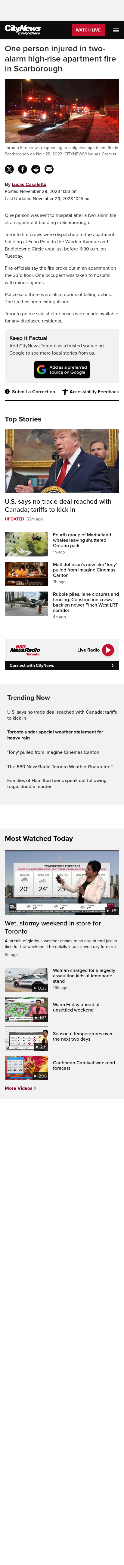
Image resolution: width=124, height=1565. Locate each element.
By (25, 184)
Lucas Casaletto (29, 184)
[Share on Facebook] (22, 169)
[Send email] (49, 169)
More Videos (19, 1088)
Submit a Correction (33, 392)
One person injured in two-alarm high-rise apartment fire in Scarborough (60, 59)
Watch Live (88, 30)
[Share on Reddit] (35, 169)
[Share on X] (9, 169)
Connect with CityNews (32, 665)
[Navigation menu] (117, 30)
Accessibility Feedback (94, 392)
